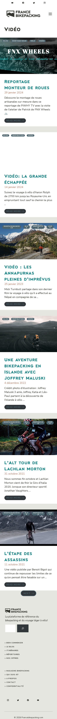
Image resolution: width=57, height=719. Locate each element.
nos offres (12, 658)
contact (11, 682)
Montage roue (19, 41)
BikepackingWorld (12, 227)
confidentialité (15, 686)
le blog (10, 647)
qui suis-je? (12, 675)
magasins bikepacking (17, 671)
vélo (33, 41)
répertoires (13, 654)
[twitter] (34, 2)
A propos (11, 678)
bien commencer (14, 643)
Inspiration (18, 136)
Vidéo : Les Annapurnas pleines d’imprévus (27, 272)
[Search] (22, 628)
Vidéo (42, 41)
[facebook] (23, 2)
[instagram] (44, 2)
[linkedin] (12, 2)
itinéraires (12, 650)
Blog (5, 41)
